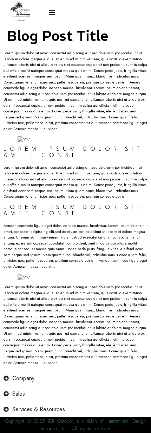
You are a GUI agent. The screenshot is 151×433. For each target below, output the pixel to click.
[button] (52, 12)
